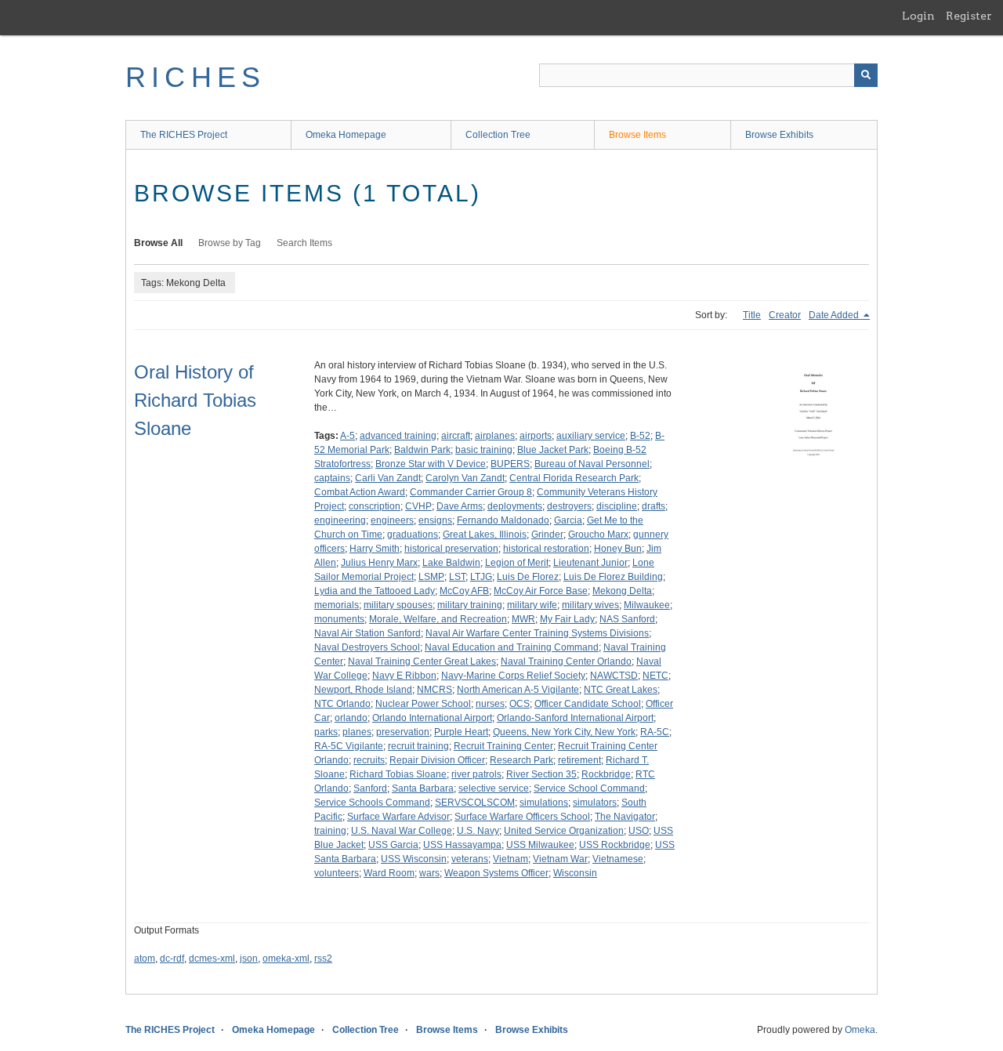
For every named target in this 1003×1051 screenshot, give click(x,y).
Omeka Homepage (346, 134)
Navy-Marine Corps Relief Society (513, 675)
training (330, 830)
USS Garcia (393, 844)
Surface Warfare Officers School (522, 816)
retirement (579, 760)
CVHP (418, 506)
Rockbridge (606, 774)
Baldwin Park (422, 449)
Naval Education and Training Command (512, 647)
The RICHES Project (183, 134)
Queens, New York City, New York (564, 732)
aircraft (455, 435)
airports (536, 435)
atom (144, 958)
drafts (653, 506)
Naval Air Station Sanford (367, 633)
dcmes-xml (212, 958)
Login (918, 15)
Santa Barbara (423, 788)
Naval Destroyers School (367, 647)
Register (969, 15)
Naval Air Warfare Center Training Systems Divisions (537, 633)
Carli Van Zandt (388, 478)
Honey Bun (618, 548)
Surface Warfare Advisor (398, 816)
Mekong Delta (622, 590)
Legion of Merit (517, 562)
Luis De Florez (528, 576)
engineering (340, 520)
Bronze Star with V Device (430, 463)
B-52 (640, 435)
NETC (655, 675)
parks (326, 732)
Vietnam (510, 858)
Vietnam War (560, 858)
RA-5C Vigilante (348, 746)
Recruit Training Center (503, 746)
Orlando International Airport (432, 717)
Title (752, 315)
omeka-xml (286, 958)
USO (638, 830)
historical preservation (451, 548)
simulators (595, 802)
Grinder (547, 534)
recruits (369, 760)
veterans (469, 858)
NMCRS (434, 689)
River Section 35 (541, 774)
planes (356, 732)
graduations (412, 534)
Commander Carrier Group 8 (471, 492)
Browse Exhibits (779, 134)
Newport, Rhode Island (363, 689)
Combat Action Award (359, 492)
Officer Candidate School (587, 703)
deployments (514, 506)
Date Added (835, 315)
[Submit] (866, 75)
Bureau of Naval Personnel (592, 463)
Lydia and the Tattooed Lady (374, 590)
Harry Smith (374, 548)
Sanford (370, 788)
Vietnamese (617, 858)
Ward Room (389, 873)
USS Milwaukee (540, 844)
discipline (616, 506)
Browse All (158, 242)
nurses (490, 703)
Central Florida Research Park (574, 478)
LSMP (431, 576)
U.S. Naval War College (401, 830)
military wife (532, 605)
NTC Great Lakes (620, 689)
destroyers (569, 506)
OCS (519, 703)
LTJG (481, 576)
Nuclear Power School (423, 703)
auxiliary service (590, 435)
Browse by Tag (229, 242)
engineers (392, 520)
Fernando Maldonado (503, 520)
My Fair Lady (567, 619)
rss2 (323, 958)
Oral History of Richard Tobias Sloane (195, 400)
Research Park (521, 760)
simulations (544, 802)
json (249, 958)
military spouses (398, 605)
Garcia (568, 520)
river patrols (476, 774)
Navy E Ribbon (404, 675)
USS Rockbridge (614, 844)
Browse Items (637, 134)
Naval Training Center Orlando (566, 661)
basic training (483, 449)
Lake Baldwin (451, 562)
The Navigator (625, 816)
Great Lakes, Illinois (485, 534)
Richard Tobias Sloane (398, 774)
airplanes (495, 435)
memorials (336, 605)
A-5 (347, 435)
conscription (374, 506)
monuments (339, 619)
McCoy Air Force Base (541, 590)
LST (457, 576)
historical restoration (546, 548)
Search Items (304, 242)
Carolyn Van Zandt (465, 478)
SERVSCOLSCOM (475, 802)
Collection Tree (497, 134)
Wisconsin (575, 873)
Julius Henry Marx (379, 562)
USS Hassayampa (462, 844)
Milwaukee (647, 605)
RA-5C (654, 732)
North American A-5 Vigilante (518, 689)
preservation (402, 732)
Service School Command (589, 788)
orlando (351, 717)
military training (469, 605)
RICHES (195, 77)
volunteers (336, 873)
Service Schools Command (372, 802)
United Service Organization (564, 830)
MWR (523, 619)
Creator (785, 315)
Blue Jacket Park (552, 449)
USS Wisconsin (414, 858)
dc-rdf (172, 958)
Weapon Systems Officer (496, 873)
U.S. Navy (478, 830)
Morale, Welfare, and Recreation (438, 619)
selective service (493, 788)
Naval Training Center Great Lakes (422, 661)
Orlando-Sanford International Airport (575, 717)
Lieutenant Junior (590, 562)
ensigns (435, 520)
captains (332, 478)
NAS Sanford (627, 619)
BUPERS (510, 463)
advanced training (398, 435)
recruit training (418, 746)
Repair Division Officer (437, 760)
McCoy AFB (464, 590)
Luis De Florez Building (613, 576)
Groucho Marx (598, 534)
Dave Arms (459, 506)
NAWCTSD (614, 675)
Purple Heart (461, 732)
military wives (590, 605)
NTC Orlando (342, 703)
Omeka (860, 1029)
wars (429, 873)
